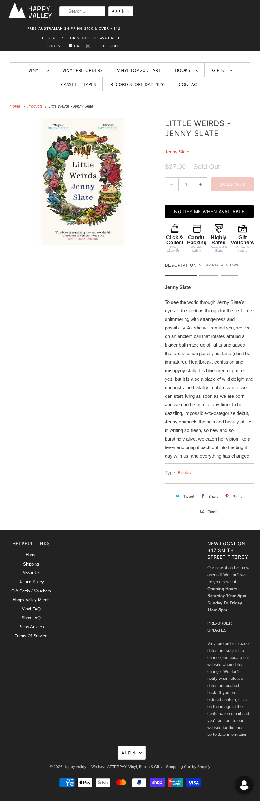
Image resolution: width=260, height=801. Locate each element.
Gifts (219, 70)
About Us (31, 573)
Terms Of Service (31, 636)
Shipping (31, 564)
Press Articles (31, 626)
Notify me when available (209, 211)
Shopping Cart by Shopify (188, 767)
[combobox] (82, 11)
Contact (189, 84)
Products (35, 106)
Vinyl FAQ (31, 609)
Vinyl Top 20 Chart (139, 70)
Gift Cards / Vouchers (31, 591)
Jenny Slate (177, 151)
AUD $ (118, 11)
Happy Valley (74, 767)
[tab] (181, 267)
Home (31, 555)
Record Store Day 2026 (137, 84)
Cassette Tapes (78, 84)
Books (184, 70)
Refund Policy (31, 581)
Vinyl (36, 70)
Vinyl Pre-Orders (82, 70)
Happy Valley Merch (31, 600)
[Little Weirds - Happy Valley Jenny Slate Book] (82, 181)
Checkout (109, 46)
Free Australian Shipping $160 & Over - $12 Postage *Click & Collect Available (73, 29)
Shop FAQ (31, 618)
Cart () (82, 46)
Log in (54, 46)
